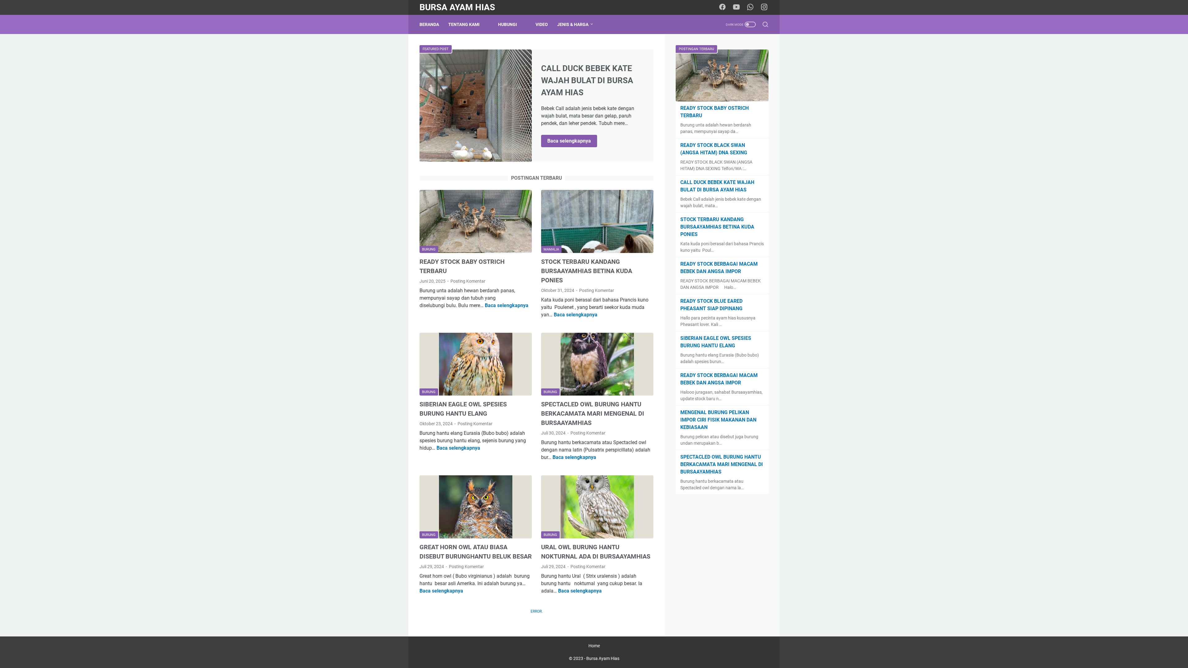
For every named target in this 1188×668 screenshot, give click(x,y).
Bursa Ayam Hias (457, 7)
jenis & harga (572, 24)
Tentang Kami (464, 24)
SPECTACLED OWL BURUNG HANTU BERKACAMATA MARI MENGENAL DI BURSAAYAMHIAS (592, 413)
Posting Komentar (467, 281)
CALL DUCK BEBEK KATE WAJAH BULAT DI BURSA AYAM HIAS (587, 80)
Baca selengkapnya (572, 141)
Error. (537, 611)
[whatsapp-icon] (750, 7)
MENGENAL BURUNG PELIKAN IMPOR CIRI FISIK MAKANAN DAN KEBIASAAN (718, 419)
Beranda (429, 24)
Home (594, 645)
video (542, 24)
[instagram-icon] (764, 7)
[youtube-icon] (736, 7)
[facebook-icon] (722, 7)
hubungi (507, 24)
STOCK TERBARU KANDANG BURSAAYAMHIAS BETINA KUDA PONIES (586, 271)
